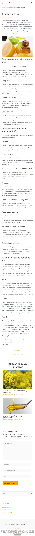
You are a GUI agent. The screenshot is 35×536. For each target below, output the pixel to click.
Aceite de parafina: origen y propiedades (13, 417)
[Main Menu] (31, 3)
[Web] (17, 477)
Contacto (17, 528)
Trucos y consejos (7, 512)
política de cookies (17, 533)
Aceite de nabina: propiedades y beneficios (15, 391)
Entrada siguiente (18, 354)
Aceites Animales (6, 507)
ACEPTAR (17, 534)
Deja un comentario (8, 394)
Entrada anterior (17, 350)
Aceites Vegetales (7, 17)
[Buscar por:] (17, 493)
